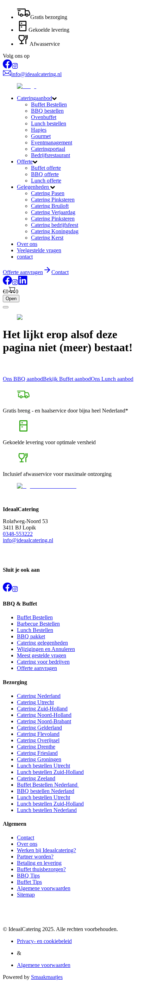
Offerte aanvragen (37, 668)
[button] (79, 98)
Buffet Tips (29, 882)
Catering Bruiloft (50, 206)
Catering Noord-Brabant (44, 721)
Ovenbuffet (43, 117)
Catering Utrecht (35, 702)
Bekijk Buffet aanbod (67, 379)
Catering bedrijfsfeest (54, 225)
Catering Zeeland (36, 778)
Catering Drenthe (36, 747)
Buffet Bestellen (49, 104)
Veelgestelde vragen (39, 250)
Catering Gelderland (39, 728)
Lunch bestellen (48, 123)
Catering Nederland (39, 696)
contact (25, 257)
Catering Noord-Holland (44, 715)
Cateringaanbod (34, 98)
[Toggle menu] (5, 307)
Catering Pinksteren (53, 200)
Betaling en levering (39, 863)
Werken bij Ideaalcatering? (46, 850)
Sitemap (26, 895)
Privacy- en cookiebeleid (44, 941)
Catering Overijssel (38, 740)
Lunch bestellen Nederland (47, 810)
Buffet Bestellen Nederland (48, 785)
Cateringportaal (48, 149)
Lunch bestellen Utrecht (43, 766)
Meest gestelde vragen (41, 655)
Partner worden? (35, 857)
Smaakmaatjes (47, 977)
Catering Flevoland (38, 734)
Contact (60, 272)
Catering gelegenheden (42, 643)
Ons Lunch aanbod (112, 379)
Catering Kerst (47, 238)
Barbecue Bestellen (38, 624)
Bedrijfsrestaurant (50, 155)
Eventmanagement (51, 142)
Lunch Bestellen (35, 630)
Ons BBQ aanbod (23, 379)
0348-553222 (18, 534)
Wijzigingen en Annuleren (46, 649)
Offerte (25, 162)
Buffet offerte (46, 168)
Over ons (27, 244)
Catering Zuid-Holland (42, 709)
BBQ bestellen (47, 111)
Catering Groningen (39, 759)
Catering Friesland (37, 753)
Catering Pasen (47, 193)
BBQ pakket (31, 636)
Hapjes (38, 130)
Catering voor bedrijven (43, 662)
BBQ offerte (45, 174)
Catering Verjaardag (53, 212)
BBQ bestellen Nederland (45, 791)
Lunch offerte (46, 181)
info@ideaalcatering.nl (28, 540)
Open (11, 298)
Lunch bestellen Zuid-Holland (50, 772)
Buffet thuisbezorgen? (41, 869)
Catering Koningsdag (54, 231)
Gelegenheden (33, 187)
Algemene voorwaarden (43, 888)
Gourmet (41, 136)
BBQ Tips (28, 876)
